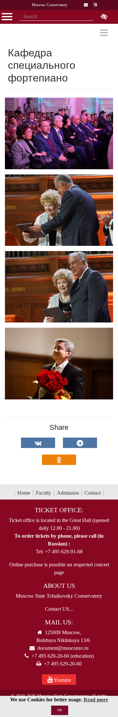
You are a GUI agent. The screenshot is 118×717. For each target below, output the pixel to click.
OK (59, 710)
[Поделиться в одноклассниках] (59, 460)
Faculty (43, 493)
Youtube (62, 680)
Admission (68, 493)
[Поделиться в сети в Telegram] (80, 443)
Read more (96, 699)
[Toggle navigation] (104, 32)
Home (23, 493)
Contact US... (59, 609)
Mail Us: (59, 622)
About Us (59, 585)
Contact (93, 493)
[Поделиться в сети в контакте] (38, 443)
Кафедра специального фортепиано (41, 65)
